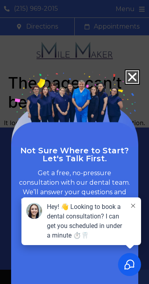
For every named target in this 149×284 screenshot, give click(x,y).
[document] (74, 142)
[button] (132, 77)
